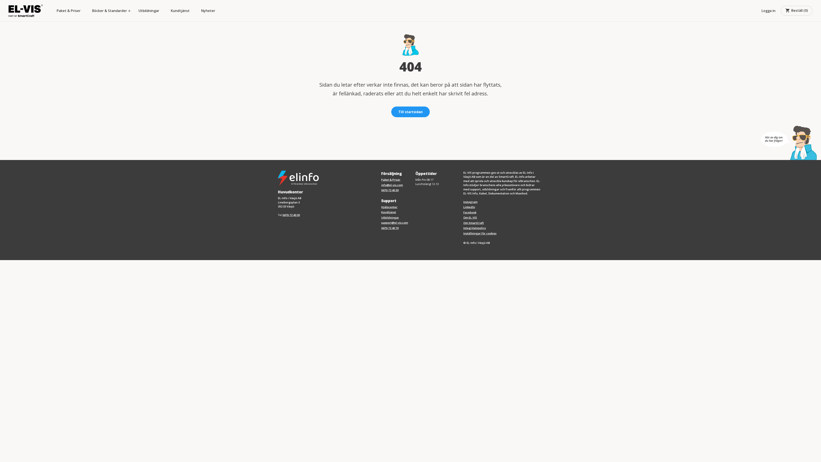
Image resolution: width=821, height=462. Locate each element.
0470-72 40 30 (291, 215)
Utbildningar (149, 10)
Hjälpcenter (389, 207)
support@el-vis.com (394, 223)
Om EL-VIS (470, 217)
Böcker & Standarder (111, 10)
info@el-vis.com (392, 185)
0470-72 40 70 (390, 228)
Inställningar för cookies (479, 233)
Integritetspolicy (474, 228)
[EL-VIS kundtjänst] (789, 143)
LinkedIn (469, 207)
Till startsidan (410, 112)
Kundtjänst (180, 10)
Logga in (768, 10)
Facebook (469, 212)
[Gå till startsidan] (26, 10)
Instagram (470, 202)
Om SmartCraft (473, 223)
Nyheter (208, 10)
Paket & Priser (69, 10)
